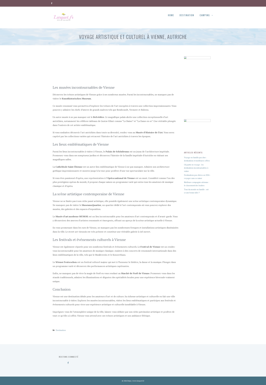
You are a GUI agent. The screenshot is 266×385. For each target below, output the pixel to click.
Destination (187, 15)
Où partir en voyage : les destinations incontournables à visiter (196, 167)
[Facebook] (52, 3)
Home (171, 15)
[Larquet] (64, 17)
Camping (205, 15)
